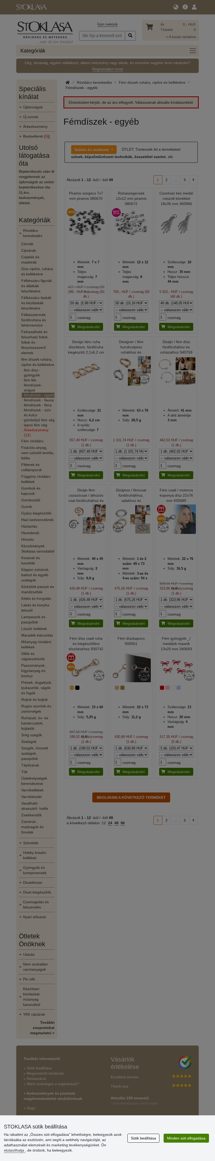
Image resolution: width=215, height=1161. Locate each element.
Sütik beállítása (143, 1138)
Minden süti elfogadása (186, 1138)
